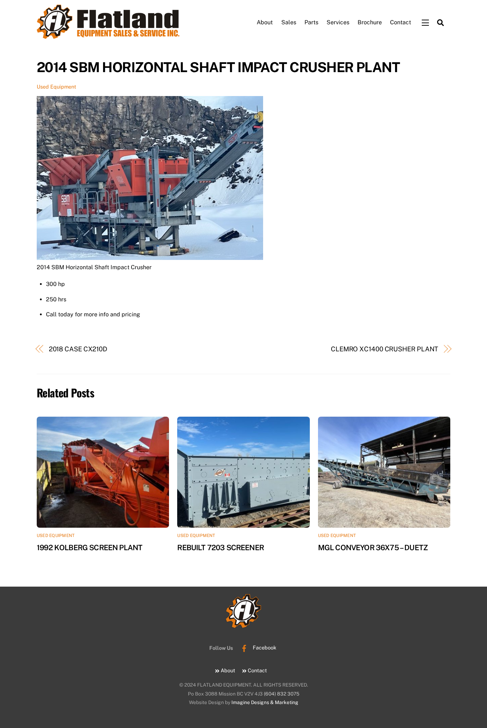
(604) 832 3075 (281, 694)
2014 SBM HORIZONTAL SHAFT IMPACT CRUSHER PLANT (218, 67)
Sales (288, 22)
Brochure (370, 22)
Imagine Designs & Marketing (264, 702)
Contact (400, 22)
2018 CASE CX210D (78, 349)
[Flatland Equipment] (108, 34)
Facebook (263, 647)
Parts (311, 22)
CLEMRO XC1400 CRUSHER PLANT (385, 349)
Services (338, 22)
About (265, 22)
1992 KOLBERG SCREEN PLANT (89, 547)
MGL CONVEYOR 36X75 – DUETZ (373, 547)
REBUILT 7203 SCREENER (220, 547)
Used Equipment (56, 87)
